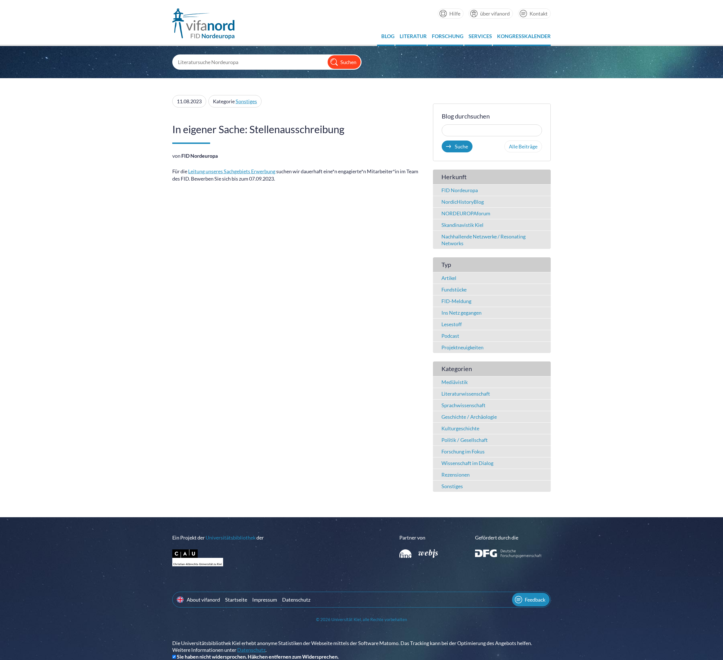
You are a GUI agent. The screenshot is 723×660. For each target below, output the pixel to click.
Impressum (264, 600)
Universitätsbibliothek (231, 537)
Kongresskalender (524, 37)
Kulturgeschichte (460, 428)
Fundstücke (454, 289)
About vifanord (203, 600)
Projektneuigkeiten (462, 347)
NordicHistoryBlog (462, 202)
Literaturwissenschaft (465, 394)
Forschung (447, 37)
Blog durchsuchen (466, 116)
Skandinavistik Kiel (462, 225)
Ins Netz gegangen (461, 313)
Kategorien (456, 368)
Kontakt (539, 13)
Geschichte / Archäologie (469, 417)
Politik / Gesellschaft (464, 440)
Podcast (450, 336)
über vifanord (495, 13)
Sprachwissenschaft (463, 405)
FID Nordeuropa (459, 190)
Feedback (535, 600)
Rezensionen (455, 475)
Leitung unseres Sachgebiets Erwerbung (231, 171)
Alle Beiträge (523, 146)
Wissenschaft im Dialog (467, 463)
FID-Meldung (456, 301)
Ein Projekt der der (218, 537)
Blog (388, 37)
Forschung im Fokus (463, 451)
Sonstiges (246, 101)
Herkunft (454, 177)
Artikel (448, 278)
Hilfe (454, 13)
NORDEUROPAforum (465, 213)
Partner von (412, 537)
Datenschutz (296, 600)
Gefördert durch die (496, 537)
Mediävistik (454, 382)
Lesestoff (451, 324)
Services (480, 37)
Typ (446, 264)
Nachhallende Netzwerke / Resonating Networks (483, 239)
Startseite (236, 600)
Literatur (413, 37)
